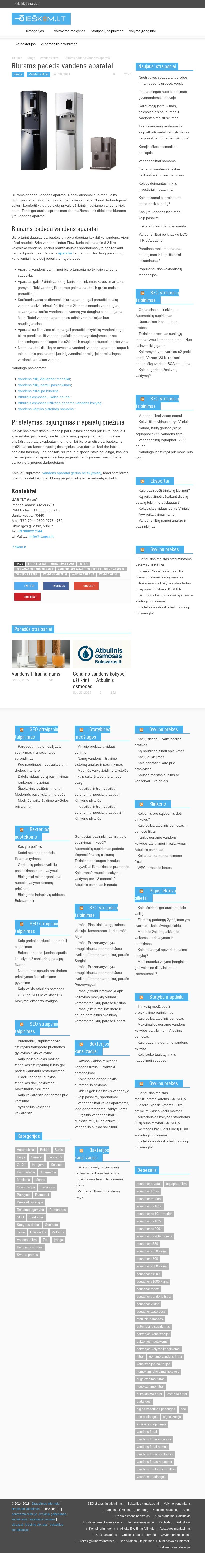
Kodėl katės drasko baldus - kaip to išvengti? (163, 610)
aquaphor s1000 (148, 1274)
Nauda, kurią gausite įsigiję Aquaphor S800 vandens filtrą (159, 431)
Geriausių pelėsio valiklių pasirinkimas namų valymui (36, 868)
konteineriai (20, 1519)
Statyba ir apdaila (167, 997)
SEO (20, 1217)
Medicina (23, 1180)
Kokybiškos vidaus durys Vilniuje (164, 422)
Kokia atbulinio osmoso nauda (162, 226)
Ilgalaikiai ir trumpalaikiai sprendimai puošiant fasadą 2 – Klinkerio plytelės (99, 812)
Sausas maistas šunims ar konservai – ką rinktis (157, 778)
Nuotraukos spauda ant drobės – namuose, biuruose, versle (163, 80)
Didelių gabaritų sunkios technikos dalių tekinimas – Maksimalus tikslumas (36, 1083)
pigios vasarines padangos (156, 1409)
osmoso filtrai (177, 1394)
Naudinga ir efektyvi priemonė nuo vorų (164, 455)
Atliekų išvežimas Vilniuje (137, 1528)
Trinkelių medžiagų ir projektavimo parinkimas (154, 1009)
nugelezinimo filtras (151, 1379)
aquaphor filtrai (177, 1184)
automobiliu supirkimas (153, 1326)
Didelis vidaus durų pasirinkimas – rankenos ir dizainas (42, 779)
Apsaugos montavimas (175, 1528)
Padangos (47, 1187)
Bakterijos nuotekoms (32, 833)
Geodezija (55, 1157)
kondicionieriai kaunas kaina (103, 1522)
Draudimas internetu (46, 1503)
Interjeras (39, 1165)
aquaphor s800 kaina (152, 1266)
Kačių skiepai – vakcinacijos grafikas (158, 742)
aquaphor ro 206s (149, 1229)
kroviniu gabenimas (53, 1514)
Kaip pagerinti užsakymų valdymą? (157, 373)
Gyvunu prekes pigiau (176, 1535)
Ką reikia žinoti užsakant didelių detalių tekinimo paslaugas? (162, 499)
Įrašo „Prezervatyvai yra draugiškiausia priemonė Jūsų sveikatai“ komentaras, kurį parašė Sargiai (102, 952)
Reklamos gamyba (30, 1210)
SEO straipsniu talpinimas (36, 733)
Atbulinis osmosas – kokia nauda (44, 397)
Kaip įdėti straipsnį (27, 3)
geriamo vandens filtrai (165, 1356)
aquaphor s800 (147, 1259)
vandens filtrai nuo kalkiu (155, 1454)
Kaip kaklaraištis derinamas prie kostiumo (41, 1098)
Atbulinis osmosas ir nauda (96, 885)
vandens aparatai (70, 569)
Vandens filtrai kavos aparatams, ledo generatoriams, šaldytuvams (102, 1106)
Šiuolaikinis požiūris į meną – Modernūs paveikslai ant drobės (40, 791)
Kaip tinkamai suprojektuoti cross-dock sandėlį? (160, 201)
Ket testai (165, 1522)
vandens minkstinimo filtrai (156, 1469)
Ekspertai (159, 481)
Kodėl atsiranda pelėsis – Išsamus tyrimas (36, 856)
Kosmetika (48, 1172)
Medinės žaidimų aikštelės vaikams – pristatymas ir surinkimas (157, 938)
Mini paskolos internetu (175, 1541)
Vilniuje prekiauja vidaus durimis (95, 749)
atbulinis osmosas (150, 1319)
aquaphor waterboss (151, 1311)
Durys (21, 1157)
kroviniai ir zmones (43, 1519)
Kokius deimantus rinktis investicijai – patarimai (158, 186)
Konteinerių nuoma (102, 1528)
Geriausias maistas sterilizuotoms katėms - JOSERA (164, 562)
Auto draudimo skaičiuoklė (173, 1516)
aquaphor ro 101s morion (154, 1214)
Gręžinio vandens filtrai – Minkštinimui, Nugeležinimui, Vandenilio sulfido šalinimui (97, 1121)
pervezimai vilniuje (24, 1514)
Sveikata (51, 1225)
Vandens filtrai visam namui (160, 416)
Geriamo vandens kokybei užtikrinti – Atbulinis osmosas (99, 680)
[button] (188, 31)
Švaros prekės (27, 1255)
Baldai (44, 1150)
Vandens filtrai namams (36, 674)
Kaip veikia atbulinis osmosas (41, 989)
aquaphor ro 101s (149, 1206)
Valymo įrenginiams (177, 1503)
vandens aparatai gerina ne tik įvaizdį (71, 473)
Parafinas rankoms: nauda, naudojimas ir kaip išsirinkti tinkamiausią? (160, 255)
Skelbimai (37, 1217)
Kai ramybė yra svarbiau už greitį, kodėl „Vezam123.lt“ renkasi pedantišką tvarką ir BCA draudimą (164, 358)
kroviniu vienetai (37, 1524)
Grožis (21, 1165)
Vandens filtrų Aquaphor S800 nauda (161, 443)
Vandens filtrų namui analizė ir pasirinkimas (161, 523)
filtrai (83, 564)
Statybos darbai (28, 1225)
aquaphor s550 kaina (152, 1251)
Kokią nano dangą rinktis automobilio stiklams (96, 1082)
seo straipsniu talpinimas (137, 1541)
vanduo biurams (83, 574)
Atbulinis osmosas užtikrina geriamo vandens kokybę (60, 403)
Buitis (59, 1150)
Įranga (31, 58)
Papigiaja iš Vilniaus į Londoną (127, 1510)
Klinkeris (158, 804)
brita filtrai (37, 564)
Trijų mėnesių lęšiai (141, 1522)
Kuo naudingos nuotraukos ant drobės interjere (40, 767)
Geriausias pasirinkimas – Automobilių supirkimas (158, 313)
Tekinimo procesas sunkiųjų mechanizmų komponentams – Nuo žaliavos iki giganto (164, 340)
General (36, 1157)
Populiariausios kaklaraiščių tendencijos (160, 272)
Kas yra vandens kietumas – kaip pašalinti (161, 215)
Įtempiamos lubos (30, 1247)
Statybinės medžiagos (92, 733)
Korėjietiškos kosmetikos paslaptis (158, 150)
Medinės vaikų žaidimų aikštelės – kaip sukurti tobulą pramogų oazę (101, 776)
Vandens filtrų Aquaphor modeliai (44, 379)
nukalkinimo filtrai (149, 1394)
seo (183, 1409)
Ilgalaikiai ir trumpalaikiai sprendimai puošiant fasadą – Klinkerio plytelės (98, 794)
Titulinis (17, 58)
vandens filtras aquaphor (154, 1462)
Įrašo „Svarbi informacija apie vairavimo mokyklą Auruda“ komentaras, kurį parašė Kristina (100, 997)
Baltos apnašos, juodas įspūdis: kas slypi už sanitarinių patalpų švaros (41, 959)
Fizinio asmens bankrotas (132, 1516)
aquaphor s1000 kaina (152, 1281)
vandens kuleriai (55, 574)
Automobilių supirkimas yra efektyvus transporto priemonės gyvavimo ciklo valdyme (40, 1047)
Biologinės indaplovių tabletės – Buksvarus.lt (41, 898)
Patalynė (23, 1195)
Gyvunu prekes (164, 549)
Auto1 (187, 1510)
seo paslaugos (147, 1417)
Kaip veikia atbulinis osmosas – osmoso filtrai (161, 828)
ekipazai (17, 1524)
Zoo (45, 1240)
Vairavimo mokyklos (69, 31)
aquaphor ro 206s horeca (154, 1236)
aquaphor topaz (148, 1289)
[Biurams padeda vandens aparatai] (71, 135)
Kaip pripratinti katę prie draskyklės (155, 766)
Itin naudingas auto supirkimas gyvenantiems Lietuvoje (163, 95)
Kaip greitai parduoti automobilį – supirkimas (42, 944)
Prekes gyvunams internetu (97, 1541)
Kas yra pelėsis (30, 846)
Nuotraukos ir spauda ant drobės (157, 325)
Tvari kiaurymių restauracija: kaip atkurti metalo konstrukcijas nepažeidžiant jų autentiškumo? (164, 132)
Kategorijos (34, 33)
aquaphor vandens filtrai (154, 1296)
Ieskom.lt (19, 547)
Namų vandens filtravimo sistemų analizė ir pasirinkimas (99, 761)
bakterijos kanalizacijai (153, 1334)
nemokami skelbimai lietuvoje (158, 1371)
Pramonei (42, 1195)
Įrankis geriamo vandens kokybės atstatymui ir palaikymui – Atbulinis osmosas (162, 843)
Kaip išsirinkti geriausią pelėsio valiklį (160, 911)
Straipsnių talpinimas (107, 31)
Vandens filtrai (49, 58)
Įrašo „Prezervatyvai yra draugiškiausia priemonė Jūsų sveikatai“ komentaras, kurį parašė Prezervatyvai (102, 976)
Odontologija (26, 1187)
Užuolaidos (38, 1232)
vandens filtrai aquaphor (154, 1439)
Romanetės (58, 1210)
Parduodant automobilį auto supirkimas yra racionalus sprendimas (38, 752)
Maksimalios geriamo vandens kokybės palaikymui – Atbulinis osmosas (160, 1030)
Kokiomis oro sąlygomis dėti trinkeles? (158, 816)
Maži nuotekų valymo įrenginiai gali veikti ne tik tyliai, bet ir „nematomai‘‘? (160, 968)
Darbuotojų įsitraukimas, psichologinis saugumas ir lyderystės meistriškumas (159, 112)
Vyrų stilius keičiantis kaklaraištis (32, 1110)
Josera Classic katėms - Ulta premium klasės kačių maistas (160, 574)
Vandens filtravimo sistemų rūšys (97, 1194)
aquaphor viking (148, 1304)
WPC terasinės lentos (155, 868)
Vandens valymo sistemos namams (46, 409)
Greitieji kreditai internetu (139, 1535)
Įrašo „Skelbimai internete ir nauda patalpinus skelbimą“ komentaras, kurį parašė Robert (100, 1015)
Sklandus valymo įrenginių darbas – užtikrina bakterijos (97, 1170)
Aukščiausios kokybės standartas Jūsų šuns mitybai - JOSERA (163, 586)
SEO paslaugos (106, 1535)
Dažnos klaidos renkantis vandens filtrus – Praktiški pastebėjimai (96, 1067)
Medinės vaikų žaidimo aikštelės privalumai (42, 803)
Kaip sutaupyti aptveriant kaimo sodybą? (161, 953)
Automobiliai (26, 1150)
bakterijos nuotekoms (152, 1341)
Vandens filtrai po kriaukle (38, 391)
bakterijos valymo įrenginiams (158, 1349)
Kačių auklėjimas (151, 757)
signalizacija (172, 1417)
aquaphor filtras (148, 1191)
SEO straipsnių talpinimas (157, 296)
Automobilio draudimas (59, 44)
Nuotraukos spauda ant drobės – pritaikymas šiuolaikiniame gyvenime (42, 977)
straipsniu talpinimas (151, 1424)
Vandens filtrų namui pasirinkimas (44, 385)
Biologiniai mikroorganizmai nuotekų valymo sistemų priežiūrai (38, 883)
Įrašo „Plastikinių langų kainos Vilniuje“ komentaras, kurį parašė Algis (101, 931)
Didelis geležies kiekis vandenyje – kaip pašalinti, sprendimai (102, 1094)
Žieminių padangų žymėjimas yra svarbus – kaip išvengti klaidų (162, 923)
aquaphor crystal (149, 1184)
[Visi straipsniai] (18, 31)
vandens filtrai (27, 574)
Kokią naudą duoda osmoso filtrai (158, 859)
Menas (40, 1180)
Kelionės (57, 1165)
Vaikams (58, 1232)
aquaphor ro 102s (149, 1221)
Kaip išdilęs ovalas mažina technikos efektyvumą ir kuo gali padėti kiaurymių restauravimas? (40, 1065)
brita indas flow (62, 564)
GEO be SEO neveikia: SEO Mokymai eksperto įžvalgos (38, 998)
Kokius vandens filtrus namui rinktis (99, 1182)
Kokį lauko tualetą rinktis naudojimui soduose (155, 1057)
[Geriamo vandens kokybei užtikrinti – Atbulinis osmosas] (102, 654)
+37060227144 (30, 531)
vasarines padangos (151, 1477)
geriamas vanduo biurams (34, 569)
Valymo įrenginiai (142, 31)
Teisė (21, 1232)
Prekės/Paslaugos (30, 1202)
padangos (144, 1401)
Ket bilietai (183, 1522)
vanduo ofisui (108, 574)
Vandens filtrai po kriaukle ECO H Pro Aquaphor (163, 237)
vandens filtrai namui (152, 1447)
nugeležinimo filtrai (150, 1386)
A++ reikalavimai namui (157, 514)
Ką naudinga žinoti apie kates (161, 751)
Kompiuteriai (26, 1172)
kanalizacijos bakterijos (153, 1364)
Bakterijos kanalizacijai (92, 1047)
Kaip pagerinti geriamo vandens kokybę (161, 1045)
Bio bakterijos (25, 44)
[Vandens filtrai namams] (41, 654)
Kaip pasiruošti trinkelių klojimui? (164, 490)
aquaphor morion (149, 1199)
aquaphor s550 (147, 1244)
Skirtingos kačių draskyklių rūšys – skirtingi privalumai (164, 598)
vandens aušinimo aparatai (107, 569)
